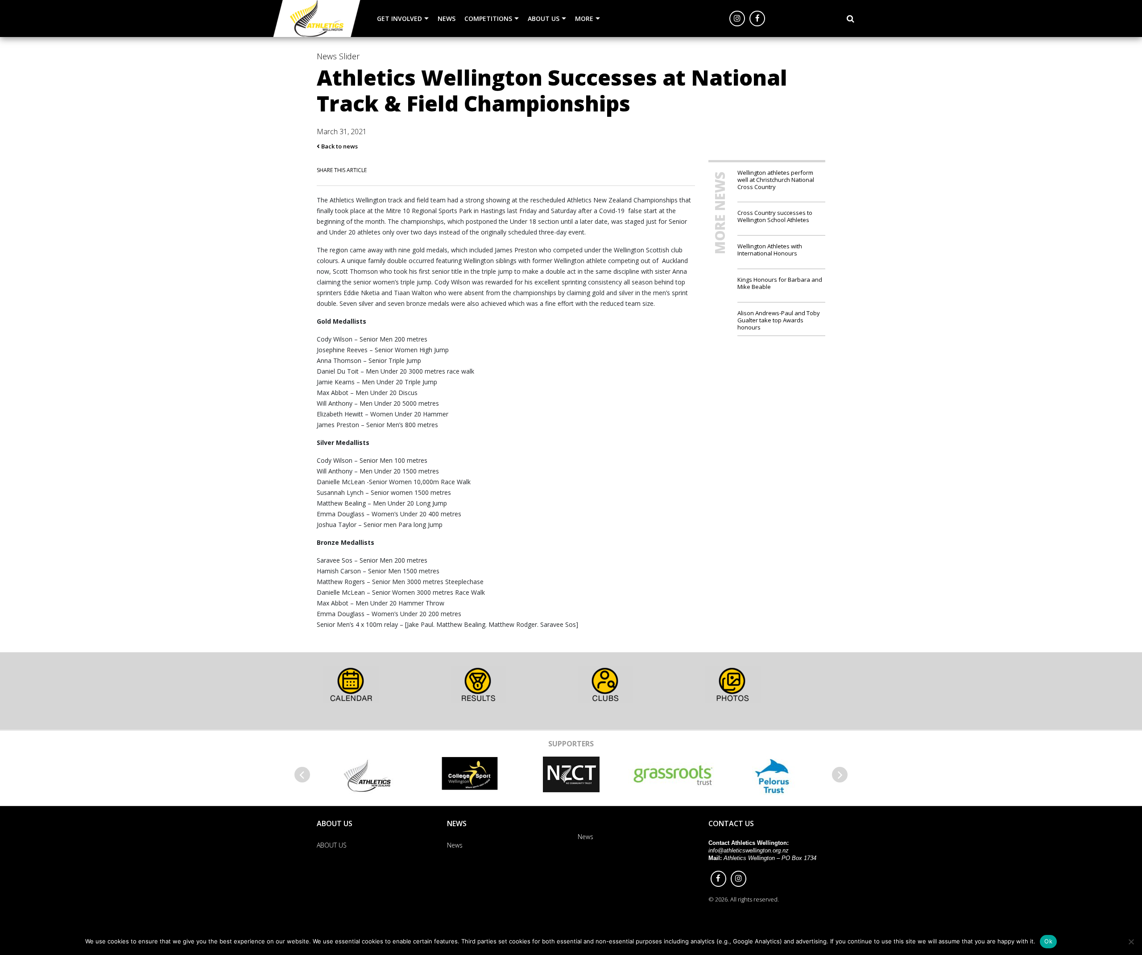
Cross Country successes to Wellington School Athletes (774, 216)
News (446, 18)
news (327, 56)
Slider (349, 56)
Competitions (488, 18)
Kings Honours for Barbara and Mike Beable (779, 283)
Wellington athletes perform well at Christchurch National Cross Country (775, 179)
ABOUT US (543, 18)
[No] (1130, 941)
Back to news (339, 146)
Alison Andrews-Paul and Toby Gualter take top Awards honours (778, 320)
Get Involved (399, 18)
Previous (302, 774)
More (584, 18)
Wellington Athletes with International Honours (769, 249)
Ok (1048, 941)
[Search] (850, 19)
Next (840, 774)
